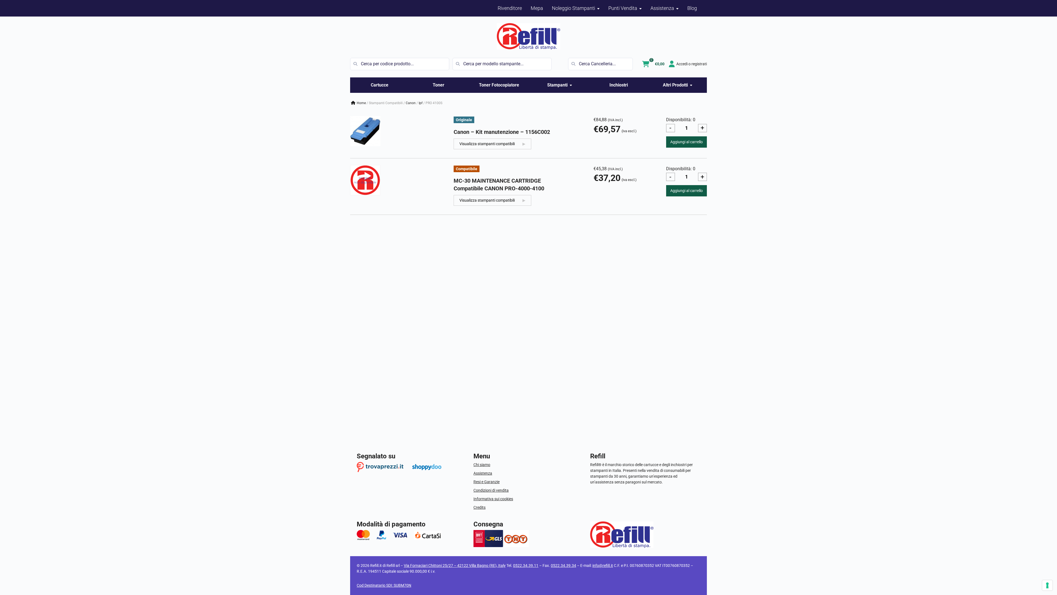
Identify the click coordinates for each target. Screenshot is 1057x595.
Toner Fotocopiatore (499, 85)
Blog (692, 8)
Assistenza (482, 473)
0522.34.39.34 (563, 565)
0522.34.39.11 (525, 565)
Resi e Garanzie (486, 482)
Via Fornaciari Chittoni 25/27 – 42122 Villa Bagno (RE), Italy (455, 565)
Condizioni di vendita (491, 490)
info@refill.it (602, 565)
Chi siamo (481, 465)
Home (361, 103)
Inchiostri (618, 85)
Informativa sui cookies (493, 499)
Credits (479, 507)
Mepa (537, 8)
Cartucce (379, 85)
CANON (411, 103)
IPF (421, 103)
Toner (438, 85)
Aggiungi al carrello (686, 142)
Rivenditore (510, 8)
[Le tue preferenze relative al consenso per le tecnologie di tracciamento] (1047, 585)
